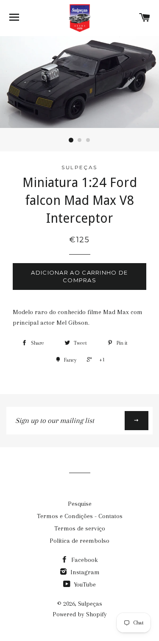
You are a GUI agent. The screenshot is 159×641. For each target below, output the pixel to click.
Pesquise (80, 504)
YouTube (84, 584)
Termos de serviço (79, 528)
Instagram (84, 572)
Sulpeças (90, 603)
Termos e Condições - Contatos (80, 516)
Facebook (84, 560)
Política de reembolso (79, 541)
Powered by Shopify (80, 614)
